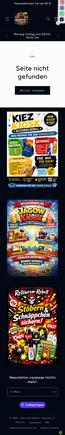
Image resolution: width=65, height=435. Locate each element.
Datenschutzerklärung (23, 428)
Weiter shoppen (32, 90)
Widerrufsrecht (50, 428)
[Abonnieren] (54, 392)
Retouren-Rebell (30, 418)
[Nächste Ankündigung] (58, 36)
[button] (7, 19)
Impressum (35, 422)
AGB (47, 422)
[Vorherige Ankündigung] (6, 36)
